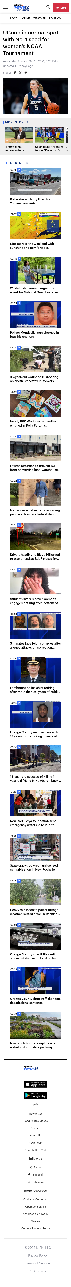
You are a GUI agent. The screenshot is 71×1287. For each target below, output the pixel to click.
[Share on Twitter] (20, 72)
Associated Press (14, 61)
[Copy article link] (25, 72)
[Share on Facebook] (14, 72)
